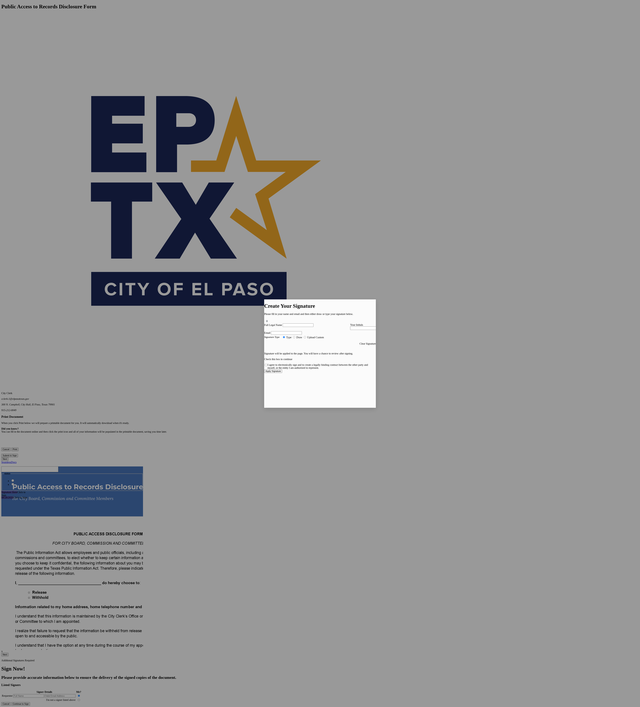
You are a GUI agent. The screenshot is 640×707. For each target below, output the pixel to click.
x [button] (267, 321)
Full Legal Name (273, 325)
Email (267, 332)
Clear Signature (368, 343)
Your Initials (356, 324)
